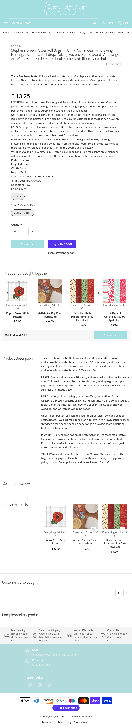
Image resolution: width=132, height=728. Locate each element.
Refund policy (48, 722)
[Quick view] (63, 529)
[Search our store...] (94, 22)
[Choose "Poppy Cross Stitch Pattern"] (26, 282)
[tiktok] (49, 685)
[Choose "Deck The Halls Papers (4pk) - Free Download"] (91, 282)
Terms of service (82, 722)
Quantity (16, 224)
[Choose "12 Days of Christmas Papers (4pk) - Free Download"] (123, 282)
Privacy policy (64, 722)
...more (117, 84)
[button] (5, 22)
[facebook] (30, 685)
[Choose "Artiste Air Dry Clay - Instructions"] (58, 282)
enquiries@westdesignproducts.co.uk (54, 654)
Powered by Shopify (82, 716)
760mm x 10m (22, 212)
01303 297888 (41, 664)
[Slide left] (118, 593)
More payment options (62, 252)
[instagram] (39, 685)
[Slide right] (126, 593)
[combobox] (53, 22)
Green (18, 196)
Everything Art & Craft (60, 716)
